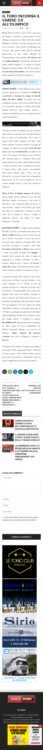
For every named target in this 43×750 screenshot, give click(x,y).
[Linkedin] (20, 375)
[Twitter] (31, 375)
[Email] (25, 375)
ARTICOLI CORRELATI (12, 417)
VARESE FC (11, 8)
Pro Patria (6, 443)
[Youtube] (31, 747)
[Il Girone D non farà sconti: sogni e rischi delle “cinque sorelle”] (8, 440)
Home (4, 8)
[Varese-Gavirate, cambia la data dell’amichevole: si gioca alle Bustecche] (8, 426)
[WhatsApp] (10, 375)
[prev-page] (3, 468)
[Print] (4, 375)
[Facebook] (15, 375)
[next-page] (7, 468)
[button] (4, 3)
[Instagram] (18, 747)
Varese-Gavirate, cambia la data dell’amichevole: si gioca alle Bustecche (27, 428)
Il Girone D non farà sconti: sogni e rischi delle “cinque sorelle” (27, 440)
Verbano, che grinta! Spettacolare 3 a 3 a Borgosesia (31, 392)
